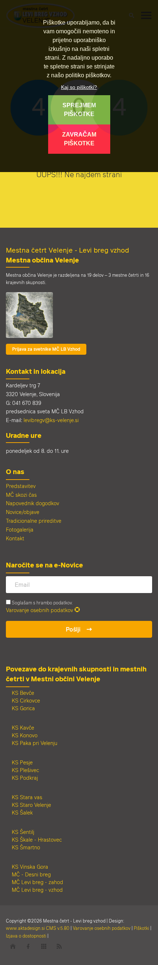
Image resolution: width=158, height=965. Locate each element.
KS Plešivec (25, 770)
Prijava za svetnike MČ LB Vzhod (46, 349)
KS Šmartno (26, 847)
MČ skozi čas (21, 494)
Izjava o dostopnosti (26, 936)
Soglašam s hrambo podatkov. (42, 603)
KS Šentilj (23, 831)
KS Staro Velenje (31, 804)
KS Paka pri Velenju (34, 742)
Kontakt (15, 538)
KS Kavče (23, 727)
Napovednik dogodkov (32, 503)
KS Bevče (23, 692)
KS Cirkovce (26, 700)
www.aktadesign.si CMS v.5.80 (37, 928)
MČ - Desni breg (31, 874)
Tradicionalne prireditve (33, 520)
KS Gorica (23, 708)
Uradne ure (24, 435)
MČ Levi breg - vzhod (37, 889)
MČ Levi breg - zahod (37, 882)
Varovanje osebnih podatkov (39, 610)
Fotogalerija (19, 529)
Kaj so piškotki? (79, 87)
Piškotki (141, 928)
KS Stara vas (27, 797)
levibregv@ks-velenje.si (51, 420)
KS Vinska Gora (30, 866)
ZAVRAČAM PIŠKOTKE (79, 138)
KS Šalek (22, 812)
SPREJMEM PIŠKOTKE (79, 109)
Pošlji (73, 629)
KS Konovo (24, 735)
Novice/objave (22, 511)
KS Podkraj (25, 777)
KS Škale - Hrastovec (37, 839)
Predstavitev (21, 485)
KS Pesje (22, 762)
